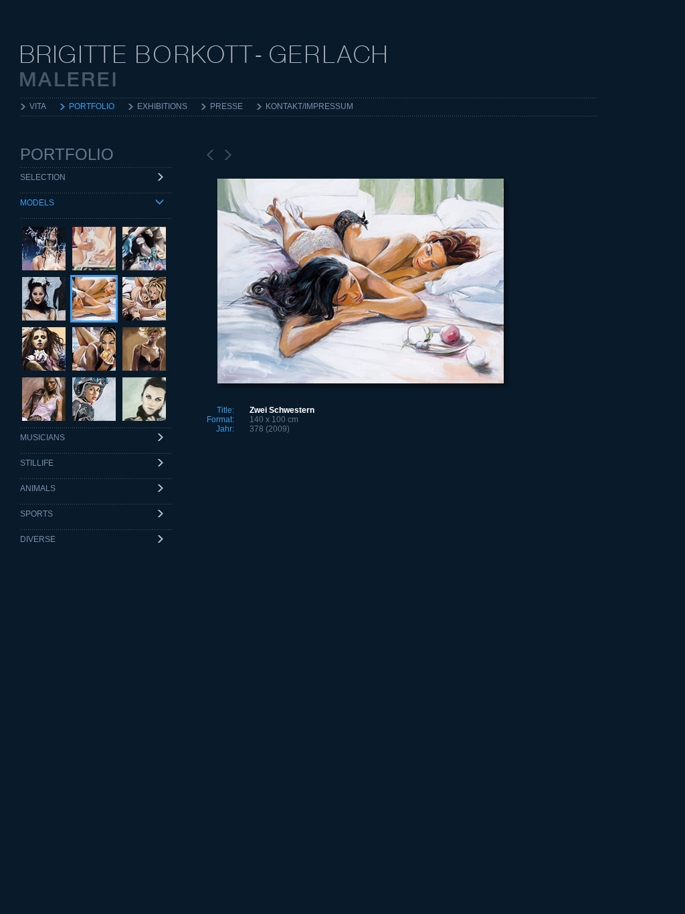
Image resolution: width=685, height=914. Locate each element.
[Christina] (144, 399)
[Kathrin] (94, 399)
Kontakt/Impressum (309, 106)
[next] (228, 155)
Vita (37, 106)
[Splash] (44, 248)
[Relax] (44, 399)
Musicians (42, 437)
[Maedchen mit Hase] (94, 248)
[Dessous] (144, 349)
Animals (38, 488)
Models (37, 202)
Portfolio (91, 106)
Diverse (38, 539)
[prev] (210, 155)
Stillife (37, 463)
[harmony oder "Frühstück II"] (144, 299)
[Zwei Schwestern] (94, 299)
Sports (36, 514)
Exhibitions (162, 106)
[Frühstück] (94, 349)
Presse (226, 106)
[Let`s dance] (144, 248)
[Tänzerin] (44, 349)
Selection (43, 177)
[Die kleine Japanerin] (44, 299)
